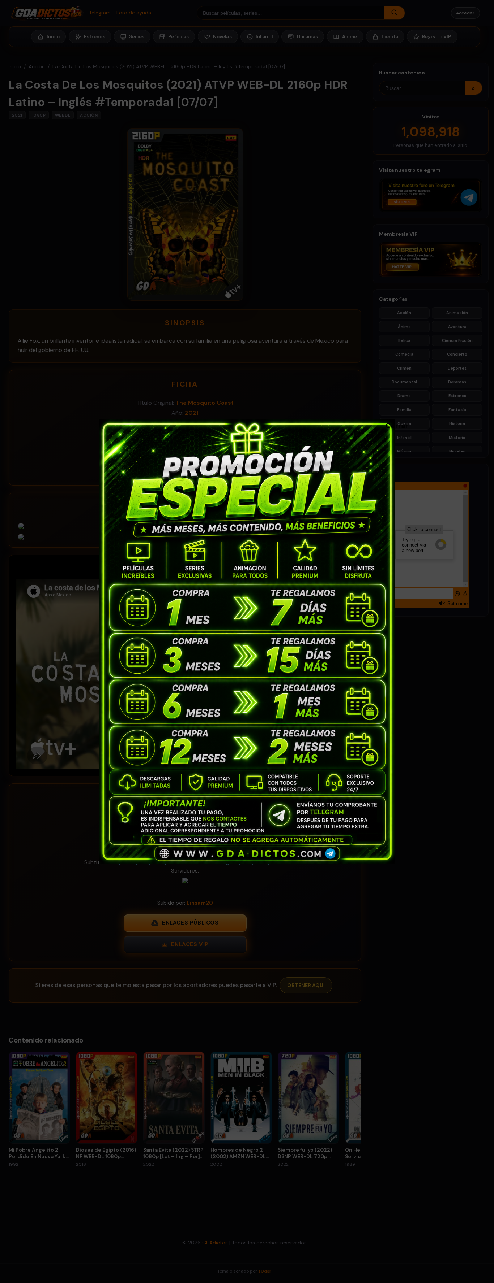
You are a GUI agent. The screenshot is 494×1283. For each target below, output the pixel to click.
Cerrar (389, 425)
